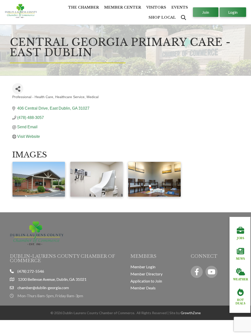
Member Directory (146, 273)
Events (179, 7)
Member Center (122, 7)
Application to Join (146, 281)
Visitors (156, 7)
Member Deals (143, 287)
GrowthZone (191, 313)
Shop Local (162, 17)
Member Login (142, 266)
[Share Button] (17, 88)
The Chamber (83, 7)
